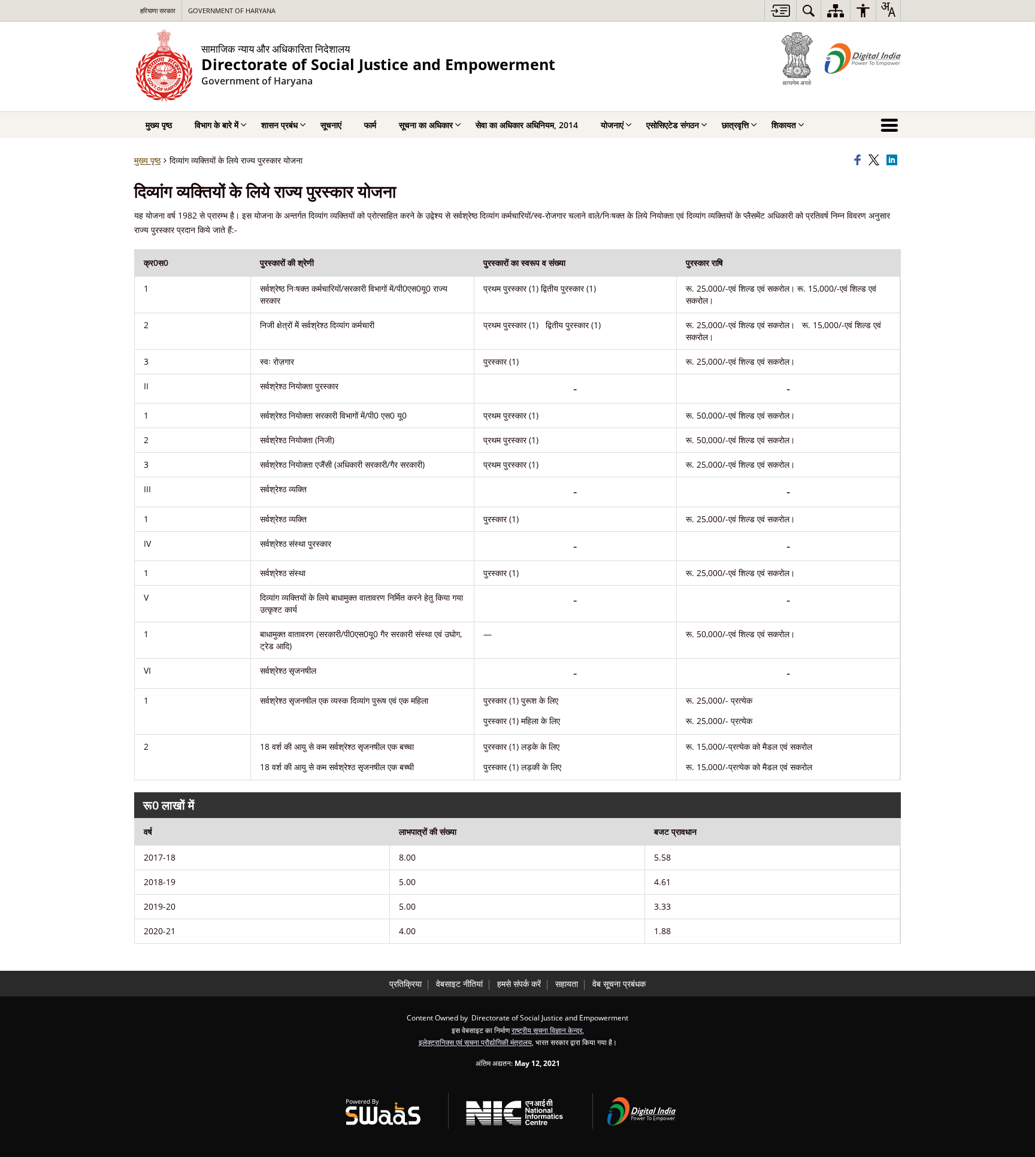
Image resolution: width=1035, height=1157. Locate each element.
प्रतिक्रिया (405, 983)
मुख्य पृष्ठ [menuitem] (159, 125)
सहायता (566, 983)
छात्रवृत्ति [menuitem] (735, 125)
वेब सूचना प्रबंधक (619, 983)
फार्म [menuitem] (370, 125)
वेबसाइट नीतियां (459, 983)
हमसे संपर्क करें (519, 983)
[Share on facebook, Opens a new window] (859, 160)
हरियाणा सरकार (157, 10)
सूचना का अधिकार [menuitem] (426, 125)
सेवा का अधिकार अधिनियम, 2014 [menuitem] (527, 125)
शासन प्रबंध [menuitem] (279, 125)
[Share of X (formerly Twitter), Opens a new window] (875, 160)
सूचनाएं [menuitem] (330, 125)
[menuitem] (809, 10)
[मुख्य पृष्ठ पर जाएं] (780, 10)
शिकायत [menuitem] (783, 125)
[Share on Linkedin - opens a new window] (893, 160)
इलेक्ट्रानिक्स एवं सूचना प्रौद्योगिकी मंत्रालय (475, 1042)
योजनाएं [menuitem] (612, 125)
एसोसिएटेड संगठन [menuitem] (672, 125)
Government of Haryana (232, 10)
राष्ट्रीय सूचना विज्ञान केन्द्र (547, 1030)
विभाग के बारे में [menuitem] (216, 125)
